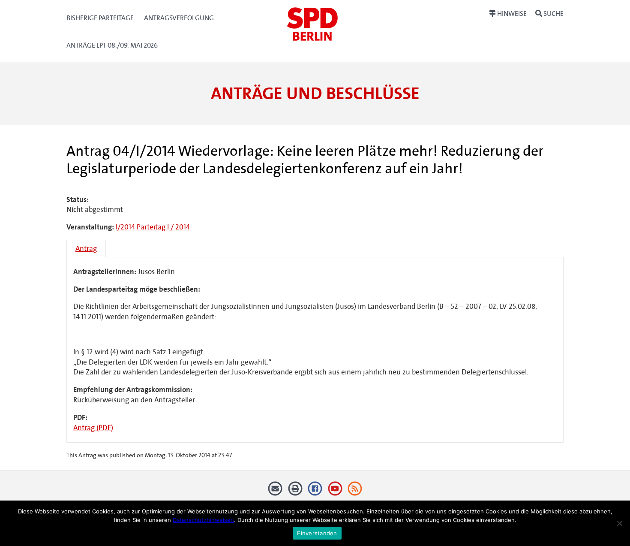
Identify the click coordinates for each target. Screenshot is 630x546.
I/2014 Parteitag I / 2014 (153, 227)
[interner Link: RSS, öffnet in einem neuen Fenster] (355, 491)
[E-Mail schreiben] (275, 491)
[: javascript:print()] (295, 491)
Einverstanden (317, 533)
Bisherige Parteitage (100, 18)
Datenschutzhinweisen (203, 519)
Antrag (86, 248)
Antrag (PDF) (93, 427)
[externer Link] (315, 491)
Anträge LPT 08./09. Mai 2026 (112, 45)
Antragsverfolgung (179, 18)
